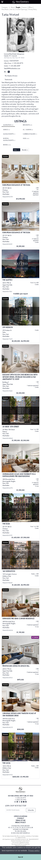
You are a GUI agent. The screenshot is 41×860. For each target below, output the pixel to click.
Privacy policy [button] (34, 851)
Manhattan (8, 125)
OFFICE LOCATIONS (20, 816)
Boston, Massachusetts (9, 139)
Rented (7, 145)
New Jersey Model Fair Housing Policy (21, 844)
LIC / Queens (28, 130)
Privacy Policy (32, 9)
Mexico (6, 130)
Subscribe (31, 810)
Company (5, 7)
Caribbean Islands (30, 134)
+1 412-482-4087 (14, 66)
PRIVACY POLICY (20, 822)
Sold (26, 138)
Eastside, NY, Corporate (10, 56)
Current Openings (21, 9)
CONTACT (20, 818)
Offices (30, 7)
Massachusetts (9, 134)
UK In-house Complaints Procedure (20, 842)
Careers (24, 7)
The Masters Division (11, 76)
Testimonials (8, 79)
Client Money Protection (20, 845)
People (18, 7)
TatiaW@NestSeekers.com (12, 68)
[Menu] (2, 2)
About (12, 7)
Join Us (12, 9)
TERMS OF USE (20, 820)
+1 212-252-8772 (17, 63)
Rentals (25, 150)
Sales (16, 150)
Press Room (5, 9)
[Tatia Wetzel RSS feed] (8, 71)
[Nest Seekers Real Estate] (20, 1)
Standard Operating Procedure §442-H (20, 841)
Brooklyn (27, 125)
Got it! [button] (20, 857)
